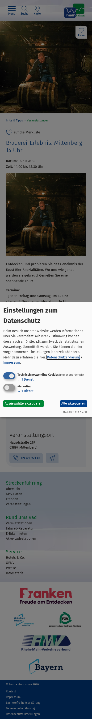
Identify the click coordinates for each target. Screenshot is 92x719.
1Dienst (25, 380)
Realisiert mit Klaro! (75, 411)
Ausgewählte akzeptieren (23, 404)
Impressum (11, 363)
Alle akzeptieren (73, 404)
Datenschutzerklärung (63, 357)
